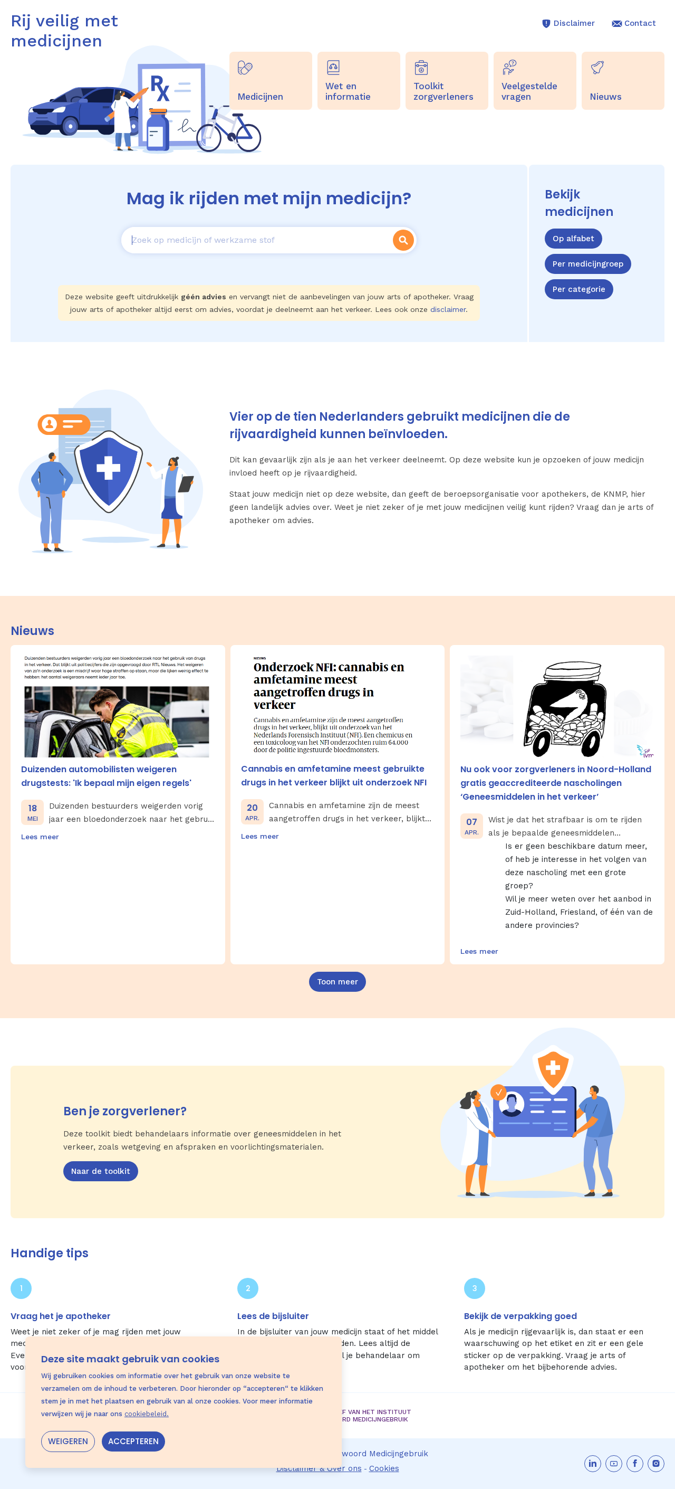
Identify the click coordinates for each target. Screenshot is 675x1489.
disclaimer (448, 309)
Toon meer (337, 982)
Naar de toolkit (100, 1171)
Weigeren (68, 1441)
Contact (640, 23)
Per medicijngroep (588, 264)
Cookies (384, 1468)
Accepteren (133, 1441)
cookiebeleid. (146, 1414)
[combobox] (255, 240)
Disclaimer (574, 23)
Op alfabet (573, 238)
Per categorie (579, 289)
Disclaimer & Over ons (319, 1468)
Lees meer (40, 836)
